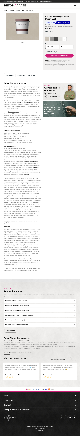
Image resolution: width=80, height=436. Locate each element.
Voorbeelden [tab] (32, 75)
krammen (37, 167)
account (65, 5)
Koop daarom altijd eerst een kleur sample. (61, 65)
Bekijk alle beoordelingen (57, 359)
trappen (28, 103)
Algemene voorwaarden (40, 428)
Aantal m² (62, 44)
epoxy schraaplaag (30, 161)
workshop (26, 174)
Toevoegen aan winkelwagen (59, 55)
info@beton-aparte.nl (54, 96)
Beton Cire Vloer (12, 173)
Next (74, 359)
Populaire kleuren (50, 36)
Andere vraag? (11, 330)
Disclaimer (40, 432)
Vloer (23, 10)
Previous (70, 359)
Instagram (66, 417)
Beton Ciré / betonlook (14, 10)
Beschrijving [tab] (10, 75)
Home (5, 10)
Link (59, 109)
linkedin (70, 417)
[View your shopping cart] (70, 5)
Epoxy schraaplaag (13, 112)
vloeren (21, 103)
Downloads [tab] (20, 75)
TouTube (74, 417)
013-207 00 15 (52, 93)
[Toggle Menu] (75, 5)
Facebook (61, 417)
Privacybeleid (40, 430)
